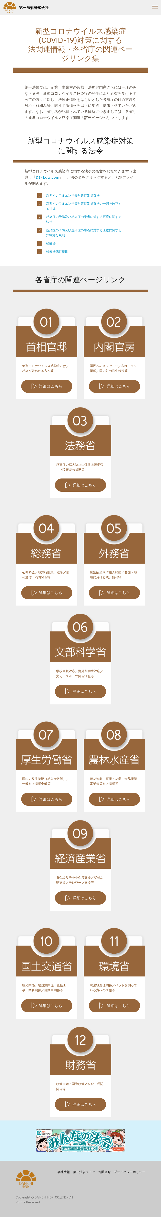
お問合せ (104, 1172)
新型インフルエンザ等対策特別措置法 (73, 195)
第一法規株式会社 (46, 7)
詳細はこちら (50, 386)
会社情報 (63, 1172)
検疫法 (51, 243)
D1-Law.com (47, 177)
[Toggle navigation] (155, 6)
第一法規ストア (84, 1172)
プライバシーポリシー (129, 1172)
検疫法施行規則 (58, 251)
